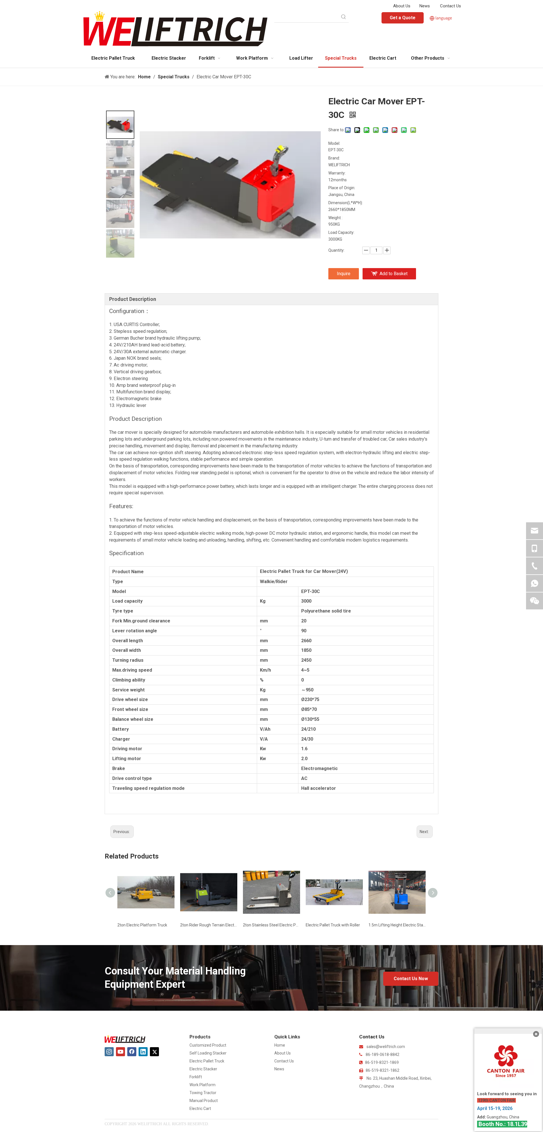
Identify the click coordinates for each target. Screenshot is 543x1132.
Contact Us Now (411, 978)
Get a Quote (402, 17)
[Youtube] (120, 1051)
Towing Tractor (202, 1092)
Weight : (335, 217)
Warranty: (337, 173)
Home (279, 1045)
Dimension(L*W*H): (345, 202)
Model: (334, 143)
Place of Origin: (341, 188)
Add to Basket (394, 273)
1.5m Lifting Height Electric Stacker (397, 925)
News (424, 5)
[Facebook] (131, 1051)
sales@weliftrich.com (386, 1046)
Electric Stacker (203, 1069)
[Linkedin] (143, 1051)
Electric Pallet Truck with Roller (333, 925)
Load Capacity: (341, 232)
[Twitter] (154, 1051)
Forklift (195, 1077)
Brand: (334, 158)
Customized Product (207, 1045)
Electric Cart (200, 1108)
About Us (401, 5)
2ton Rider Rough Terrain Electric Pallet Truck (208, 925)
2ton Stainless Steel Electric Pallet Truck (271, 925)
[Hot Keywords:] (344, 17)
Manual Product (203, 1100)
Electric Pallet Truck (206, 1061)
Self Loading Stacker (208, 1053)
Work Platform (202, 1085)
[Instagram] (109, 1051)
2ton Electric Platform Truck (142, 925)
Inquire (343, 273)
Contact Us (450, 5)
